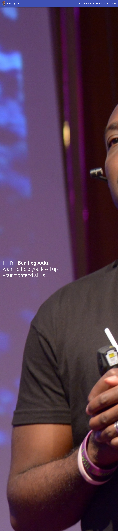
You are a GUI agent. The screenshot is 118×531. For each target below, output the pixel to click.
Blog (80, 3)
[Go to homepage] (4, 3)
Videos (86, 3)
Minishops (99, 3)
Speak (92, 3)
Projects (107, 3)
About (114, 3)
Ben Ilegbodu (13, 3)
